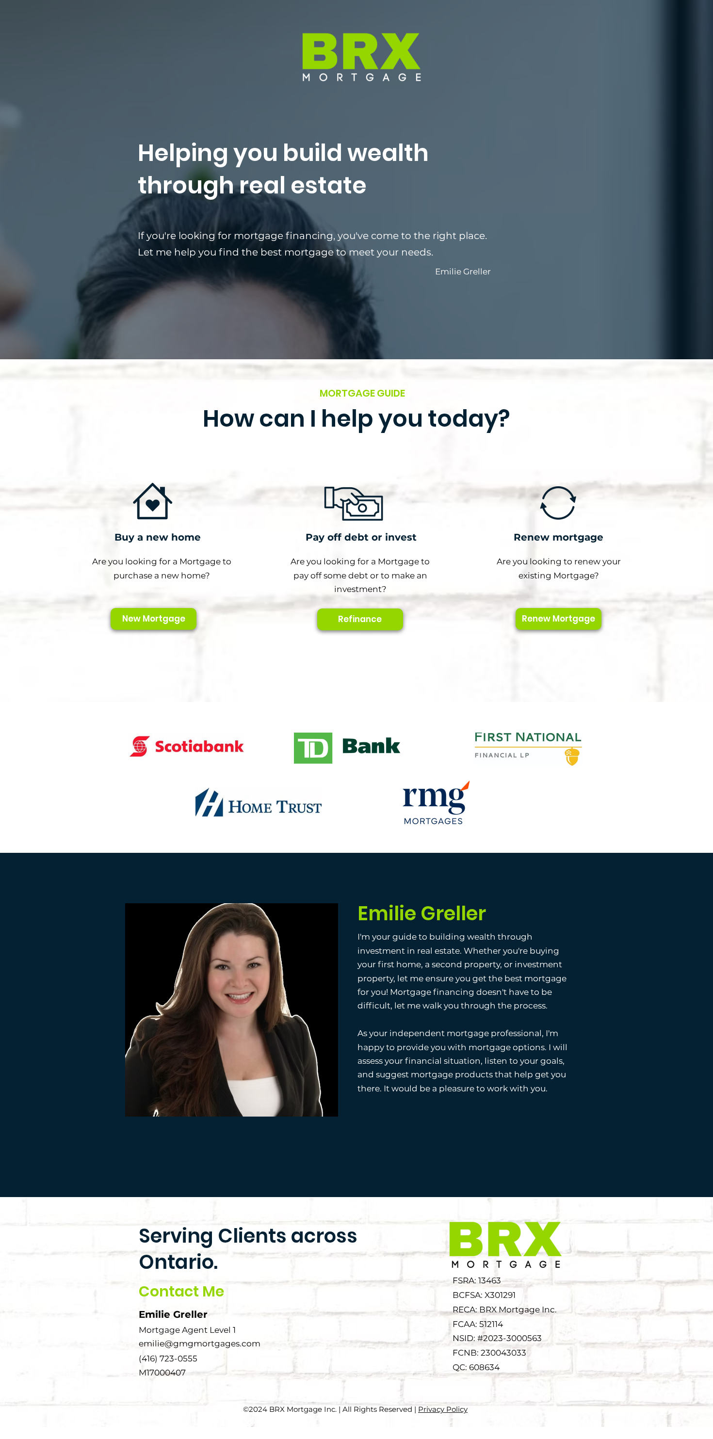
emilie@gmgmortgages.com (199, 1343)
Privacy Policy (443, 1409)
